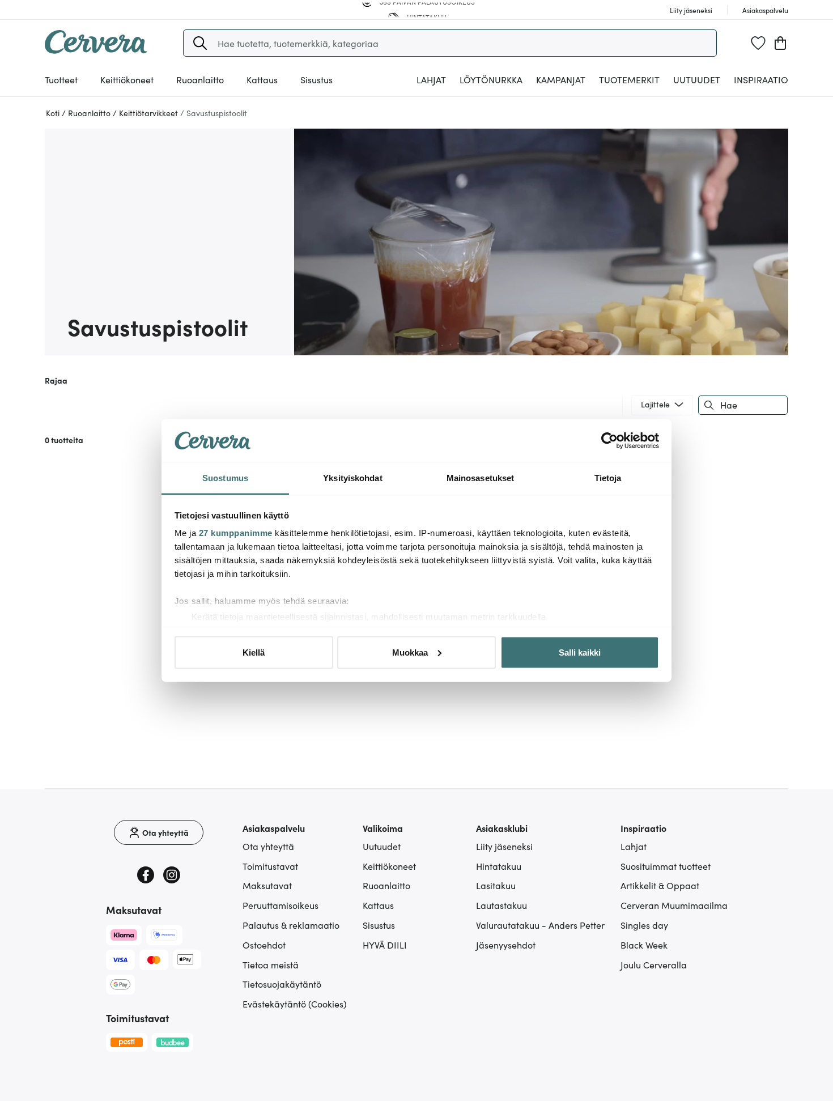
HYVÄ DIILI (385, 944)
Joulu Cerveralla (653, 964)
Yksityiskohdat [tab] (352, 478)
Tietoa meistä (271, 964)
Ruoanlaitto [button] (200, 79)
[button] (200, 43)
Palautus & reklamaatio (291, 925)
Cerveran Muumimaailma (674, 905)
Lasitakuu (496, 885)
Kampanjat (560, 79)
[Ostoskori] (780, 43)
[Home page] (96, 50)
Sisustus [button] (316, 79)
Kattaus (378, 905)
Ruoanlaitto (386, 885)
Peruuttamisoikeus (280, 905)
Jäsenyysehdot (506, 944)
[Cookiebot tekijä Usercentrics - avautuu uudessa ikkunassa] (609, 440)
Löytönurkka (491, 79)
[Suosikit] (758, 43)
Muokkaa (410, 652)
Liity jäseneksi (504, 846)
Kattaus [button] (262, 79)
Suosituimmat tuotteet (665, 866)
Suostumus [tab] (225, 478)
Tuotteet (61, 79)
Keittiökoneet (389, 866)
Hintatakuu (498, 866)
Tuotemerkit (629, 79)
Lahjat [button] (431, 79)
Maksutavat (267, 885)
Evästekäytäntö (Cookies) (295, 1003)
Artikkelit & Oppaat (659, 885)
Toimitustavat (270, 866)
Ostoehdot (264, 944)
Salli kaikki (580, 652)
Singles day (644, 925)
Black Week (644, 944)
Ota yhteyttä (268, 846)
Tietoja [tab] (608, 478)
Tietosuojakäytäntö (282, 983)
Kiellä (254, 652)
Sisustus (379, 925)
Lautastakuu (501, 905)
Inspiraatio (761, 79)
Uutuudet (696, 79)
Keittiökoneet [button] (127, 79)
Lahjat (633, 846)
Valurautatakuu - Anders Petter (540, 925)
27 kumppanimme (236, 533)
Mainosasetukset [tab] (481, 478)
